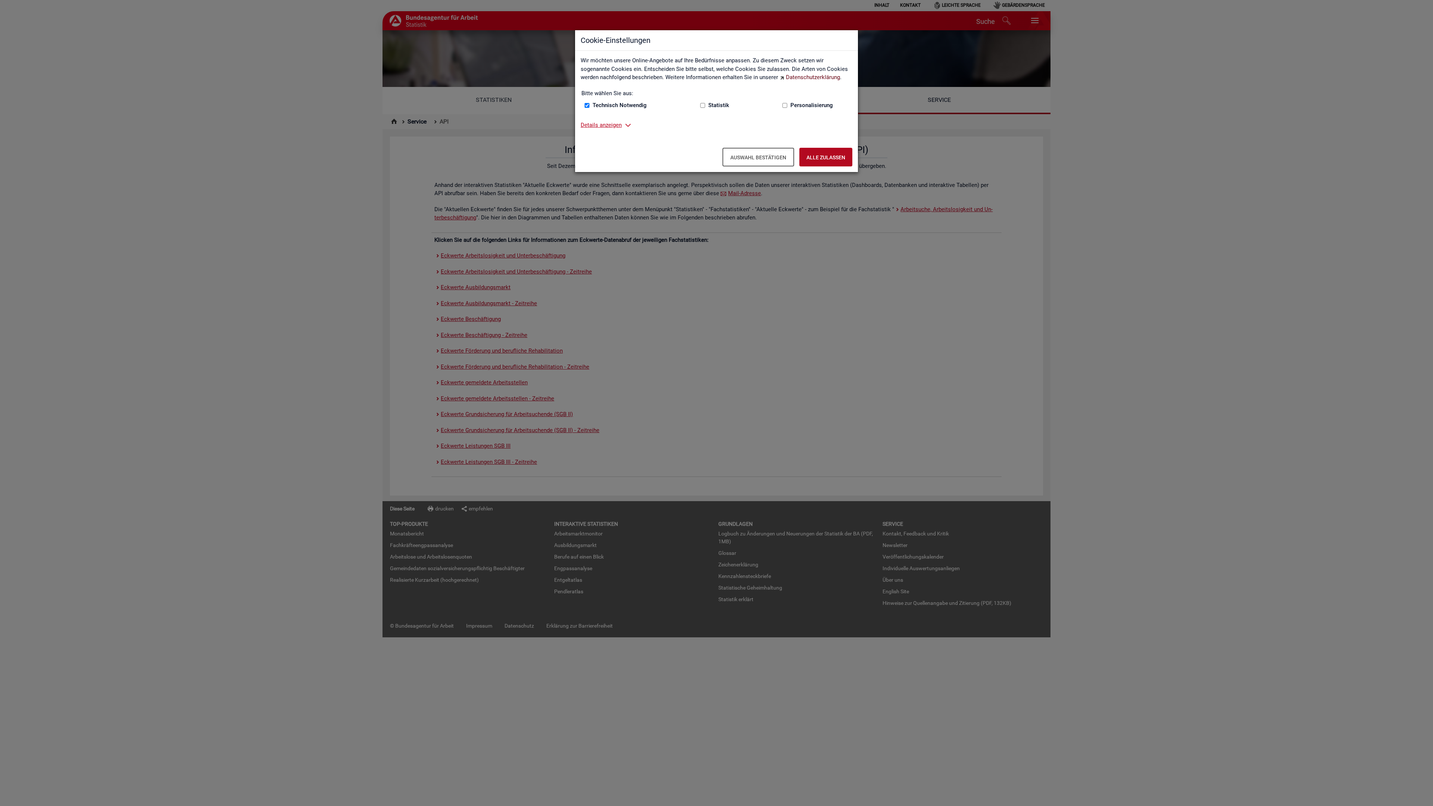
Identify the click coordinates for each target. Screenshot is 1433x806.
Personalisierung (811, 105)
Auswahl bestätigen (758, 157)
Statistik (718, 105)
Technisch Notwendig (620, 105)
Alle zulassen (825, 157)
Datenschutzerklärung (813, 77)
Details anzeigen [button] (601, 125)
